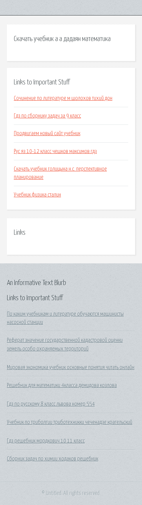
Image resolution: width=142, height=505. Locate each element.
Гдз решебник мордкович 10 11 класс (46, 441)
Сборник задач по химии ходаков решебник (52, 459)
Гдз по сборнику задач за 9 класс (47, 116)
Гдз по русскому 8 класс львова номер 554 (51, 404)
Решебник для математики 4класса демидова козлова (62, 385)
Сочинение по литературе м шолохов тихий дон (63, 98)
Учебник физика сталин (37, 195)
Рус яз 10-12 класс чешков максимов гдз (55, 151)
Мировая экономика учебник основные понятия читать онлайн (70, 367)
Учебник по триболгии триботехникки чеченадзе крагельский (69, 422)
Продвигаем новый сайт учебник (47, 133)
